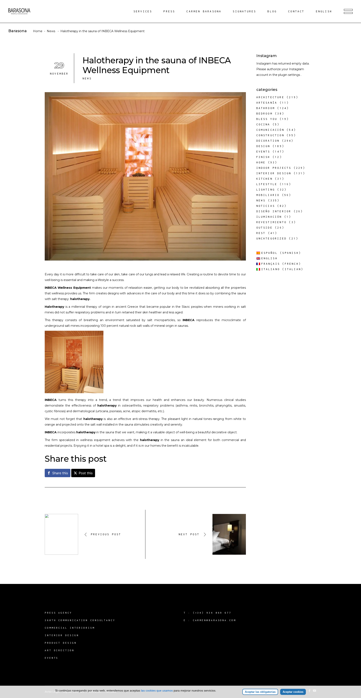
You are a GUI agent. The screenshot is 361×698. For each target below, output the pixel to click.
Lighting (265, 189)
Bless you (266, 119)
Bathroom (265, 108)
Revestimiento (271, 222)
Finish (263, 157)
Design (263, 146)
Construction (270, 135)
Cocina (263, 124)
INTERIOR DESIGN (62, 635)
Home (37, 31)
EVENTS (51, 657)
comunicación (270, 129)
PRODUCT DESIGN (61, 642)
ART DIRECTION (59, 650)
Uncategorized (271, 238)
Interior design (273, 173)
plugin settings (289, 75)
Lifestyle (266, 184)
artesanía (266, 102)
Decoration (268, 140)
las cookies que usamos (157, 690)
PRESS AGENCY (58, 612)
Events (263, 151)
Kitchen (264, 178)
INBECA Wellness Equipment (68, 288)
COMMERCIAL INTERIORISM (70, 627)
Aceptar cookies (293, 691)
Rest (261, 233)
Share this (60, 473)
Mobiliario (268, 195)
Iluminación (269, 216)
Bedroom (264, 113)
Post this (86, 473)
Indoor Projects (273, 167)
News (51, 31)
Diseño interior (273, 211)
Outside (264, 227)
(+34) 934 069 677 (212, 612)
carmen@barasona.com (214, 620)
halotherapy (149, 440)
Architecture (270, 97)
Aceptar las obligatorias (260, 691)
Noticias (265, 205)
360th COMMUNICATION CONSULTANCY (80, 620)
